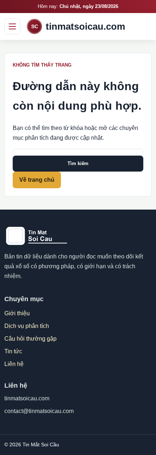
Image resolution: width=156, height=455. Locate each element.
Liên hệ (14, 364)
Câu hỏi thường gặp (30, 339)
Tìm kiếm (78, 163)
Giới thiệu (17, 313)
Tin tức (13, 351)
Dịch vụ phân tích (26, 326)
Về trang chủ (36, 180)
